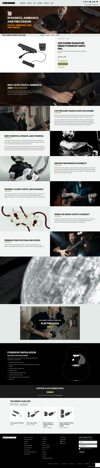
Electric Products (28, 439)
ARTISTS (29, 3)
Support (44, 437)
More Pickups (14, 404)
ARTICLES (46, 3)
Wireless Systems (28, 445)
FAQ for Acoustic (46, 445)
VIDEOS (48, 35)
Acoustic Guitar (61, 38)
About (43, 449)
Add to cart (63, 64)
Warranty (44, 454)
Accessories (24, 404)
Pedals (25, 443)
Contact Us (95, 4)
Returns (44, 441)
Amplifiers (26, 441)
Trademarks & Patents (47, 458)
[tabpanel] (50, 323)
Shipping (44, 439)
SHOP (52, 3)
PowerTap (68, 38)
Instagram (63, 439)
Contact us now (59, 395)
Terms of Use (63, 463)
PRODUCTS (23, 3)
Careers (44, 456)
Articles (44, 443)
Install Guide (50, 392)
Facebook (63, 437)
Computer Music (28, 447)
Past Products (27, 454)
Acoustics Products (28, 437)
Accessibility (87, 463)
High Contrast (95, 463)
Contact (44, 452)
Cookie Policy (79, 463)
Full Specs (61, 67)
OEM (34, 3)
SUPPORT (39, 3)
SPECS (52, 35)
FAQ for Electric (46, 447)
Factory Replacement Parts (30, 452)
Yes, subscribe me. (86, 448)
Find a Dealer (88, 4)
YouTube (63, 441)
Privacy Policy (72, 463)
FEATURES (42, 35)
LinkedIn (63, 443)
